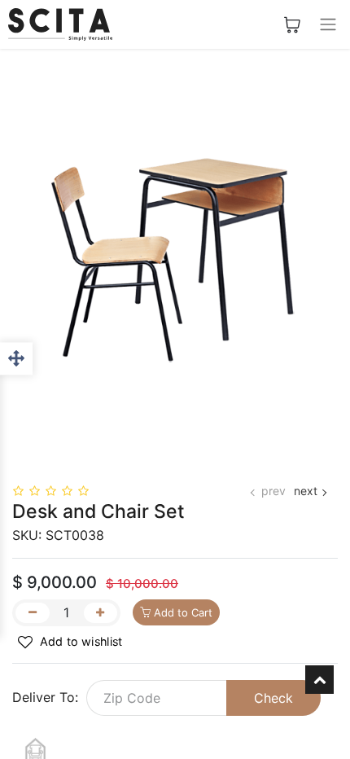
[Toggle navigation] (328, 24)
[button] (70, 642)
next (305, 491)
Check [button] (273, 698)
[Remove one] (32, 613)
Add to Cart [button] (181, 612)
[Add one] (101, 613)
